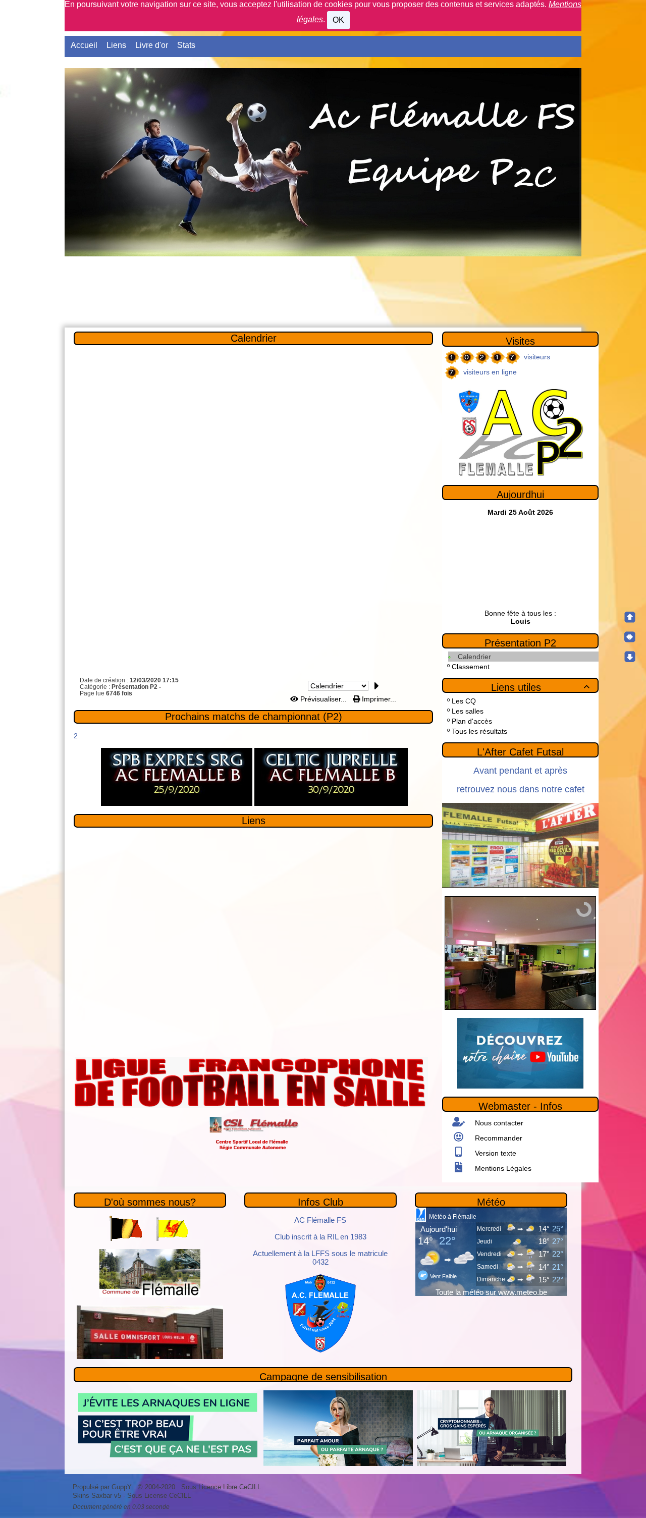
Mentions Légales (502, 1168)
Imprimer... (378, 699)
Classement (471, 667)
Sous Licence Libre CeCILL (222, 1487)
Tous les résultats (479, 731)
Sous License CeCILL (159, 1495)
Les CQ (464, 701)
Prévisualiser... (323, 699)
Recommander (497, 1138)
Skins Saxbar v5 (97, 1495)
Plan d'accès (472, 721)
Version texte (494, 1153)
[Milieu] (630, 637)
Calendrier (254, 338)
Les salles (467, 711)
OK (338, 20)
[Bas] (630, 656)
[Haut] (630, 617)
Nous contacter (498, 1123)
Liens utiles (540, 687)
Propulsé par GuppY (103, 1487)
